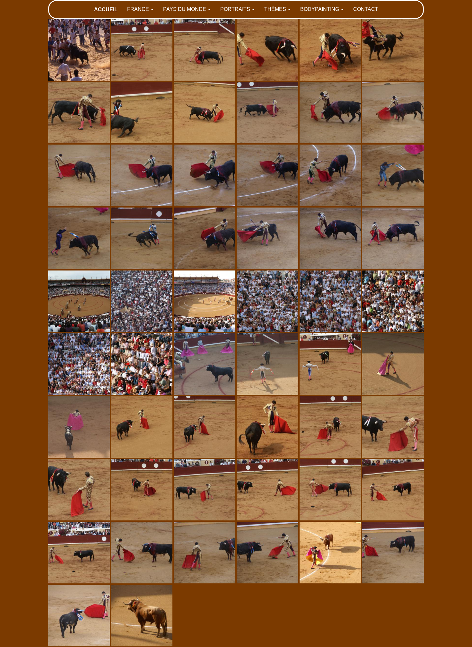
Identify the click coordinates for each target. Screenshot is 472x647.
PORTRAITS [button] (235, 9)
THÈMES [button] (275, 9)
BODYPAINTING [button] (320, 9)
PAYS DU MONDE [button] (185, 9)
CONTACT (365, 9)
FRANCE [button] (138, 9)
